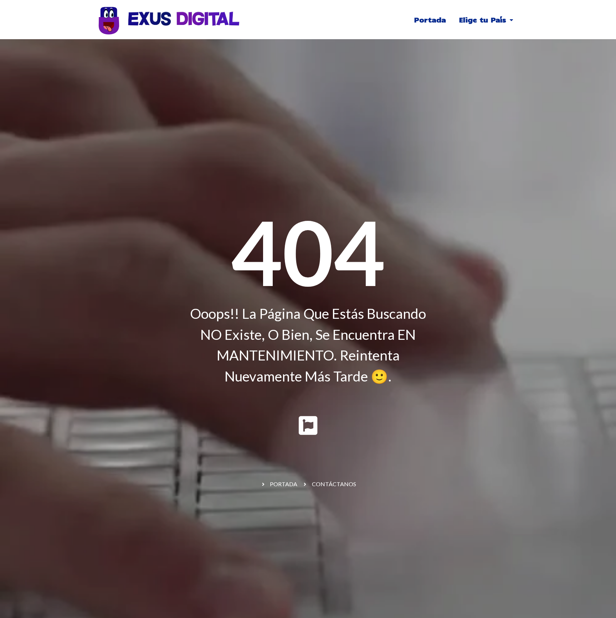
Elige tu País (482, 19)
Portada (430, 19)
